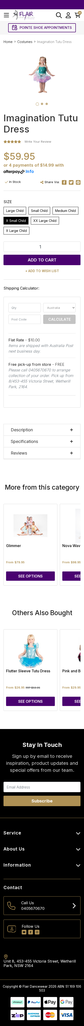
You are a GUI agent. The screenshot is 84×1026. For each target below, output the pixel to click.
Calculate (59, 319)
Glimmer (13, 545)
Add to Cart (42, 259)
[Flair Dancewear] (23, 15)
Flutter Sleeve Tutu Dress (28, 671)
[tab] (37, 104)
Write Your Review (37, 141)
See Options (30, 576)
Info (30, 171)
